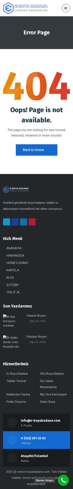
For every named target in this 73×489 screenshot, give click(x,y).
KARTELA (12, 270)
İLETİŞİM (12, 285)
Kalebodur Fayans (18, 394)
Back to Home (33, 150)
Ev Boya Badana (17, 373)
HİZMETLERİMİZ (17, 263)
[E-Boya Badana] (25, 8)
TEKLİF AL (13, 292)
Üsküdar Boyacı (36, 336)
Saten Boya (47, 402)
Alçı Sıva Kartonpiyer (53, 394)
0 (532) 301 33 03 (33, 438)
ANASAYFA (13, 248)
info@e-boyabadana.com (40, 420)
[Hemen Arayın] (63, 480)
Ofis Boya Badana (52, 373)
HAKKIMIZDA (15, 255)
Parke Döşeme (16, 402)
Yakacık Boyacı (36, 315)
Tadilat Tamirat (16, 381)
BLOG (10, 277)
